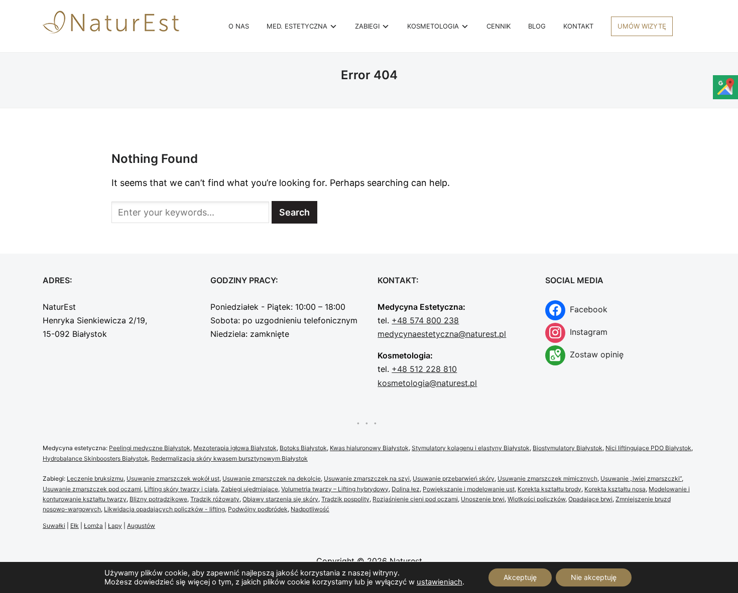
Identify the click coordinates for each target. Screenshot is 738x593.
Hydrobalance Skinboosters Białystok (95, 458)
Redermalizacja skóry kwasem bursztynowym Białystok (229, 458)
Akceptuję (520, 577)
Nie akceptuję (594, 577)
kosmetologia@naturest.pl (427, 383)
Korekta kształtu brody (549, 489)
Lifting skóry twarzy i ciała (181, 489)
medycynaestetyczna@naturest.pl (442, 334)
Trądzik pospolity (345, 499)
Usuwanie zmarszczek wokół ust (173, 478)
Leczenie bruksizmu (95, 478)
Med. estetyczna (297, 26)
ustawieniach (439, 581)
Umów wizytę (642, 26)
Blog (537, 26)
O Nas (238, 26)
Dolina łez (406, 489)
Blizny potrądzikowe (158, 499)
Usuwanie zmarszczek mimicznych (547, 478)
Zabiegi (367, 26)
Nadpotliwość (310, 509)
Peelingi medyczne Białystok (149, 448)
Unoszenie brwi (483, 499)
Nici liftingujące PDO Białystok (648, 448)
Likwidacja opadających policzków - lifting (164, 509)
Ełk (74, 525)
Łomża (93, 525)
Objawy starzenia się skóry (280, 499)
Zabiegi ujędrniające (249, 489)
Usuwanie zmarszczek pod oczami (92, 489)
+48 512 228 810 (424, 369)
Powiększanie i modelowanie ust (469, 489)
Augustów (141, 525)
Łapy (115, 525)
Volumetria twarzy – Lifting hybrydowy (335, 489)
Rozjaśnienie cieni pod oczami (415, 499)
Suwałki (54, 525)
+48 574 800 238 (425, 320)
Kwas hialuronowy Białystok (369, 448)
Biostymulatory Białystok (567, 448)
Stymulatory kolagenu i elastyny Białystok (471, 448)
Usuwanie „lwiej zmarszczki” (641, 478)
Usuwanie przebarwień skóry (454, 478)
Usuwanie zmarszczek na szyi (367, 478)
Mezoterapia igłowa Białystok (235, 448)
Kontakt (578, 26)
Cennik (498, 26)
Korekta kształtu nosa (615, 489)
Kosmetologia (433, 26)
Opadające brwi (590, 499)
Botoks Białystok (303, 448)
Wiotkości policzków (536, 499)
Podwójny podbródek (258, 509)
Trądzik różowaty (214, 499)
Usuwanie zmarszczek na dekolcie (271, 478)
